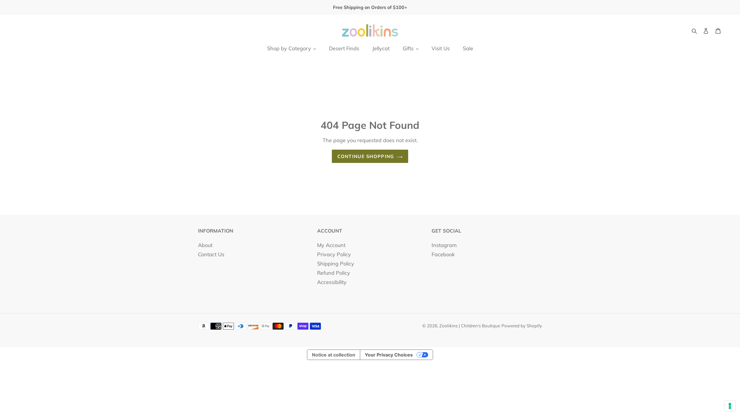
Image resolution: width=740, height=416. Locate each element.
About (205, 245)
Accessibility (332, 282)
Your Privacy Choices (389, 355)
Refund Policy (333, 273)
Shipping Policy (335, 263)
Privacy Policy (334, 254)
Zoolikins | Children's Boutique (469, 325)
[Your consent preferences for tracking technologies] (729, 405)
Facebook (443, 254)
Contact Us (211, 254)
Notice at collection (333, 355)
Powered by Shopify (522, 325)
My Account (331, 245)
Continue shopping (365, 156)
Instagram (444, 245)
